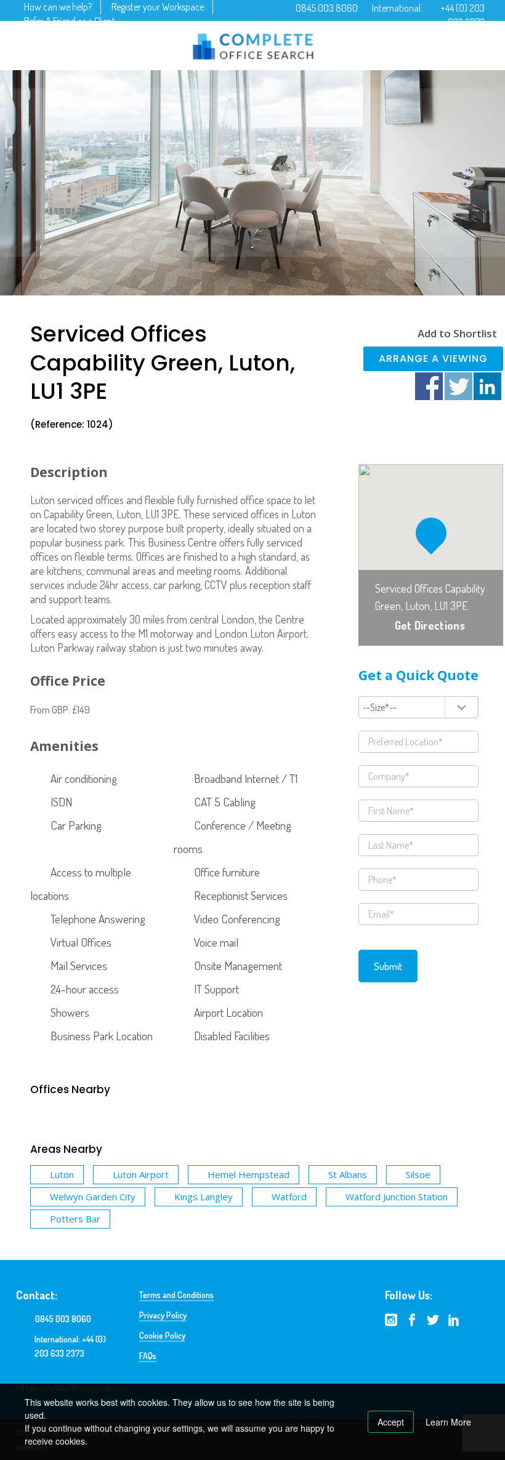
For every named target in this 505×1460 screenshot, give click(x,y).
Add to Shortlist (457, 333)
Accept (391, 1422)
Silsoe (418, 1174)
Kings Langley (203, 1196)
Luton (62, 1174)
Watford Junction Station (396, 1196)
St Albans (347, 1174)
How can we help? (58, 7)
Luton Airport (141, 1174)
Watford (289, 1196)
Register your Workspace (157, 7)
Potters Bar (75, 1219)
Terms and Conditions (176, 1295)
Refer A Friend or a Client (69, 21)
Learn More (448, 1422)
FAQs (147, 1355)
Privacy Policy (163, 1315)
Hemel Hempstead (248, 1174)
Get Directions (430, 625)
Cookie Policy (162, 1335)
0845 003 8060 (327, 8)
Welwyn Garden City (92, 1196)
